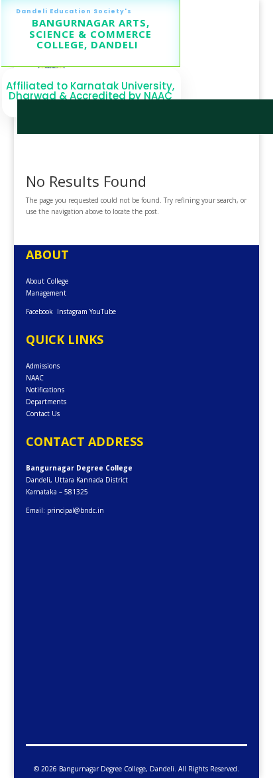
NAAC (35, 377)
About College (47, 281)
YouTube (102, 311)
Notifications (45, 389)
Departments (46, 401)
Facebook (39, 311)
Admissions (43, 365)
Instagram (72, 311)
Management (46, 293)
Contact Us (43, 413)
